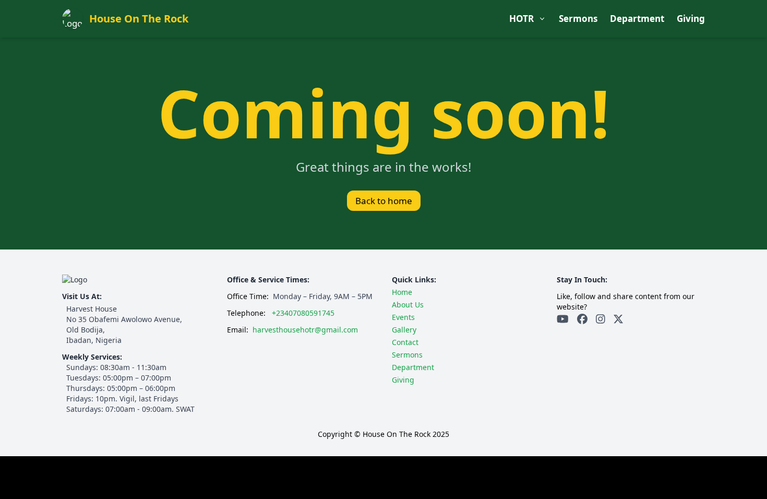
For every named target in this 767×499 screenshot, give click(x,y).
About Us (464, 47)
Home (402, 292)
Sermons (578, 19)
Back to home (383, 201)
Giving (691, 19)
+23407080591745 (303, 313)
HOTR (521, 19)
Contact (461, 112)
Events (459, 69)
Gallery (460, 90)
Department (637, 19)
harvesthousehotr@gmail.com (305, 330)
